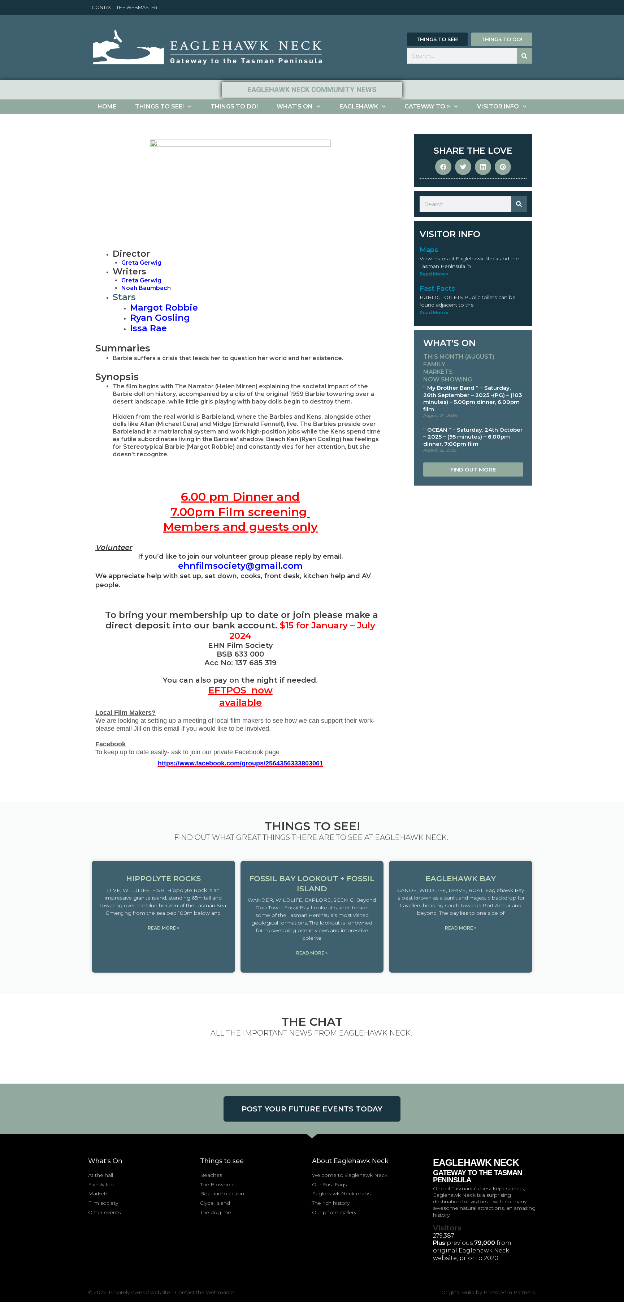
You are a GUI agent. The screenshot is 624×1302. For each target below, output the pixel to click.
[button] (141, 262)
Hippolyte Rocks (163, 878)
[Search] (524, 56)
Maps (429, 250)
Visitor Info (498, 106)
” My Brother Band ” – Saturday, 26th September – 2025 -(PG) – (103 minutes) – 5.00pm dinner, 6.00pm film (472, 398)
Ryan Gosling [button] (160, 317)
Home (107, 106)
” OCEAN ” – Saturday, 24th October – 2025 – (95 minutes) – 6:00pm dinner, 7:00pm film (473, 436)
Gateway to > (427, 106)
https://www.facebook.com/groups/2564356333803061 (240, 763)
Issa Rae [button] (148, 328)
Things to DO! (234, 106)
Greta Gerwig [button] (141, 280)
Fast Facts (437, 289)
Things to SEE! (159, 106)
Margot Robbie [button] (164, 307)
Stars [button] (124, 297)
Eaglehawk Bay (460, 878)
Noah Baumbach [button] (146, 288)
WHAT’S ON (295, 106)
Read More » (434, 274)
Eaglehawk (358, 106)
